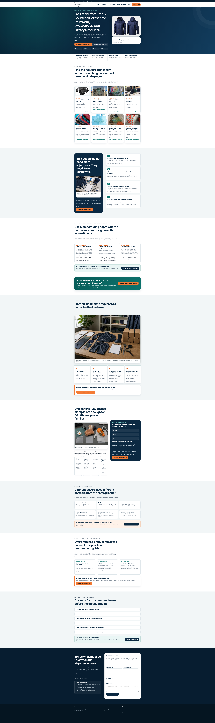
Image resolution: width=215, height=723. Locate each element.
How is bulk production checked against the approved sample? (90, 632)
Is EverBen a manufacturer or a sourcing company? (88, 609)
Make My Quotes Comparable (84, 583)
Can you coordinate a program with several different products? (90, 623)
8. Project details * (109, 683)
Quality (118, 4)
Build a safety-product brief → (132, 140)
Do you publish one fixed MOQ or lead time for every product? (90, 627)
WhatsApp (139, 1)
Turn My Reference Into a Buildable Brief (128, 283)
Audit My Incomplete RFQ (132, 639)
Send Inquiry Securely (112, 694)
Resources (123, 4)
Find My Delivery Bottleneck (131, 524)
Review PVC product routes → (99, 110)
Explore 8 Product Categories (100, 44)
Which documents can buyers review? (85, 614)
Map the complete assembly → (115, 140)
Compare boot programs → (115, 111)
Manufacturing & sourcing (107, 710)
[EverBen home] (79, 4)
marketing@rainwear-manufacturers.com (119, 1)
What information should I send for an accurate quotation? (89, 618)
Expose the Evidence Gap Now (120, 457)
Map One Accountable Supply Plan (130, 268)
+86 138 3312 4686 (132, 1)
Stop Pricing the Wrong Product (84, 209)
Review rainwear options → (82, 111)
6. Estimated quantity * (127, 672)
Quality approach (105, 712)
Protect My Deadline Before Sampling (85, 392)
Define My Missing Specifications (83, 44)
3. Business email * (109, 667)
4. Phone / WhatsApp (127, 667)
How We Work (113, 4)
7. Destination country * (110, 678)
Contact (128, 4)
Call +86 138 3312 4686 (127, 710)
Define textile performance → (82, 140)
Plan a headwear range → (131, 111)
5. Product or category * (110, 672)
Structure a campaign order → (99, 140)
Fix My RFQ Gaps (136, 4)
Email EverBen (125, 709)
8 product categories (106, 709)
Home (98, 4)
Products (104, 4)
